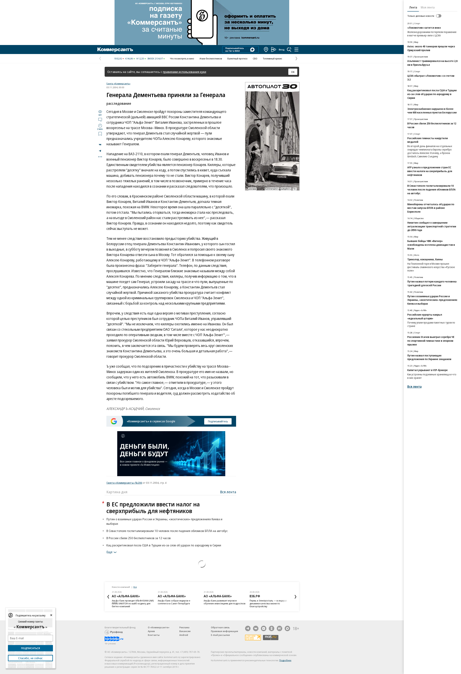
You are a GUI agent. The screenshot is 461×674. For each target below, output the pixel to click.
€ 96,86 (129, 58)
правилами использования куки (184, 72)
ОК (293, 72)
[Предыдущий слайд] (108, 596)
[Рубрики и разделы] (296, 49)
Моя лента (428, 7)
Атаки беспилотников (211, 58)
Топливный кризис (272, 58)
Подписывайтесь (218, 421)
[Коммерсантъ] (115, 49)
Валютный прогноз (237, 58)
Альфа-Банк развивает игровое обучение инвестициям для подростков (224, 602)
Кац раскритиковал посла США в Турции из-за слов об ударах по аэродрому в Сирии (163, 545)
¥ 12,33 (140, 58)
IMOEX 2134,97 (155, 58)
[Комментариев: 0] (100, 119)
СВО (255, 58)
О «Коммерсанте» (158, 627)
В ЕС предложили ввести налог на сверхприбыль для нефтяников (153, 507)
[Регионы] (266, 49)
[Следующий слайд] (295, 596)
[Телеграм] (247, 628)
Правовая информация (224, 631)
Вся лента (228, 491)
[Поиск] (289, 49)
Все (135, 587)
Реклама (184, 627)
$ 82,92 (118, 58)
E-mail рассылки (220, 635)
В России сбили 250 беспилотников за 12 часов (138, 538)
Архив (151, 631)
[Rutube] (279, 628)
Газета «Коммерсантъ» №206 (124, 482)
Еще (109, 552)
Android (183, 635)
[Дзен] (263, 628)
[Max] (287, 628)
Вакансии (185, 631)
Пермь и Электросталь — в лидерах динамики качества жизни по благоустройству (268, 603)
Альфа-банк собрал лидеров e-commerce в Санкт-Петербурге (174, 602)
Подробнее (285, 660)
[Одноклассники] (271, 628)
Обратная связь (220, 627)
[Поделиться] (100, 144)
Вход (282, 49)
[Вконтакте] (255, 628)
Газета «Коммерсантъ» (118, 83)
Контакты (154, 635)
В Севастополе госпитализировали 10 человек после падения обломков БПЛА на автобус (167, 531)
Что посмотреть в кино (182, 58)
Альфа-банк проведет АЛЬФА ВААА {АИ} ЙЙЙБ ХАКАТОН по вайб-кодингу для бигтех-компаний (133, 603)
